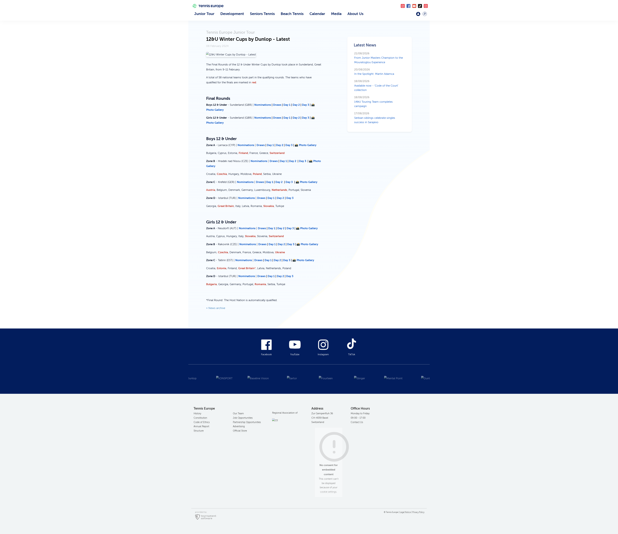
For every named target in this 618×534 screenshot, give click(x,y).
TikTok (420, 6)
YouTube (414, 6)
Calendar (317, 14)
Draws (277, 104)
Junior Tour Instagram (403, 6)
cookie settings (328, 491)
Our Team (238, 413)
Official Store (240, 430)
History (197, 413)
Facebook (409, 6)
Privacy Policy (418, 512)
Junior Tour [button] (204, 14)
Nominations (263, 104)
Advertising (239, 426)
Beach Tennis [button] (292, 14)
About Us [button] (355, 14)
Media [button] (336, 14)
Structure (199, 430)
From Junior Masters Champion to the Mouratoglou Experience (378, 58)
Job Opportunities (243, 417)
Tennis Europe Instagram (426, 6)
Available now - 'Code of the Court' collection (376, 86)
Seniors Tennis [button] (262, 14)
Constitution (200, 417)
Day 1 (286, 104)
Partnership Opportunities (247, 422)
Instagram (323, 354)
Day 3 (305, 104)
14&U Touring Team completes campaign (373, 102)
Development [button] (232, 14)
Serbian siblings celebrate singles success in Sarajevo (374, 118)
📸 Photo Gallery (305, 145)
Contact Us (357, 422)
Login (418, 14)
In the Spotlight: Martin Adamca (374, 72)
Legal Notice (405, 512)
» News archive (215, 308)
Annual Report (201, 426)
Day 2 (296, 104)
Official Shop (410, 15)
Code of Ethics (202, 422)
